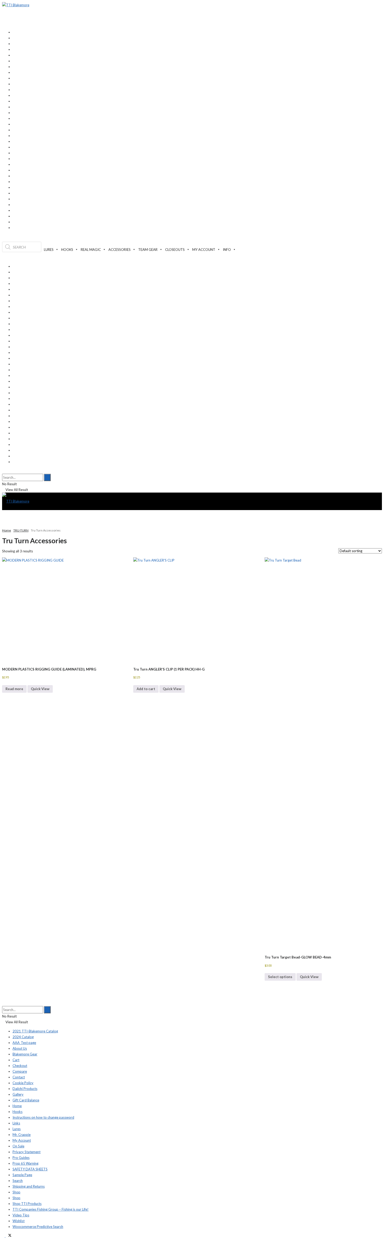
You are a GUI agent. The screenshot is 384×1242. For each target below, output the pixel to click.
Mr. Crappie (22, 1135)
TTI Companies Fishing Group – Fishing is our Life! (51, 1209)
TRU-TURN (20, 530)
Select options (280, 977)
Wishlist (19, 1221)
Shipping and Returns (29, 1186)
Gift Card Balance (26, 1100)
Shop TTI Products (27, 1203)
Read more (14, 689)
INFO (227, 249)
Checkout (20, 1066)
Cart (16, 1060)
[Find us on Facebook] (3, 1236)
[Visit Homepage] (15, 5)
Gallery (18, 1094)
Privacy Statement (26, 1152)
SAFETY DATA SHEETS (30, 1169)
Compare (20, 1071)
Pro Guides (21, 1158)
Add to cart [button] (146, 689)
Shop (16, 1192)
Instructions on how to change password (43, 1117)
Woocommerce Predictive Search (38, 1226)
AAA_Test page (24, 1043)
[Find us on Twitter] (8, 1236)
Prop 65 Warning (25, 1163)
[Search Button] (3, 471)
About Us (20, 1048)
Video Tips (21, 1215)
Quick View (40, 689)
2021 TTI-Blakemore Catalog (35, 1031)
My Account (22, 1140)
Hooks (17, 1112)
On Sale (18, 1146)
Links (16, 1123)
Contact (19, 1077)
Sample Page (22, 1175)
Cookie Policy (23, 1083)
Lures (17, 1129)
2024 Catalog (23, 1037)
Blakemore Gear (25, 1054)
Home (6, 530)
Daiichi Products (25, 1089)
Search (18, 1181)
